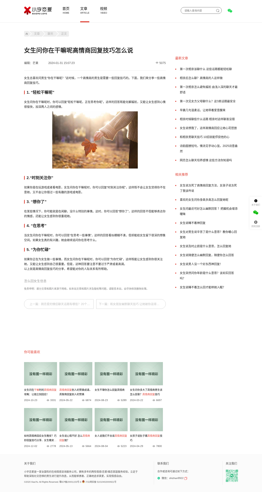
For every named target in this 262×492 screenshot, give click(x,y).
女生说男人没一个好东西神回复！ (201, 264)
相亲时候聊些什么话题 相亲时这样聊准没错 (207, 119)
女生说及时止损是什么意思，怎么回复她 (205, 246)
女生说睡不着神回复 (193, 222)
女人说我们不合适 (111, 435)
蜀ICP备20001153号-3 (70, 482)
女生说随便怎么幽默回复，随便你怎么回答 (207, 255)
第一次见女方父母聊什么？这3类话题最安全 (208, 101)
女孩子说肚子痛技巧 (146, 438)
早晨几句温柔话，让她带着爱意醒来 (202, 110)
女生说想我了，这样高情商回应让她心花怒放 (208, 128)
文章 (83, 9)
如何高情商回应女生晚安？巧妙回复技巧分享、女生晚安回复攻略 (40, 438)
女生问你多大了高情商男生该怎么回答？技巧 (146, 392)
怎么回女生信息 (35, 281)
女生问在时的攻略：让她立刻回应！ (40, 392)
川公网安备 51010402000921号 (101, 482)
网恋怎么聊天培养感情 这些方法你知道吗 (206, 160)
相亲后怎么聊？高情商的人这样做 (201, 78)
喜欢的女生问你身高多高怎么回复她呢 (204, 199)
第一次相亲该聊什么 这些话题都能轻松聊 (206, 69)
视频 (103, 9)
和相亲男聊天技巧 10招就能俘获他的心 (204, 137)
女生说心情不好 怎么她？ (74, 438)
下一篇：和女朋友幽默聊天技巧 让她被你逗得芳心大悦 (132, 304)
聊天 (50, 33)
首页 (66, 9)
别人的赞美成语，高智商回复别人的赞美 (75, 392)
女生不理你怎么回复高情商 (110, 389)
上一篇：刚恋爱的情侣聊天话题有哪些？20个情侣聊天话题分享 (62, 304)
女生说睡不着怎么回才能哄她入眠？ (202, 287)
